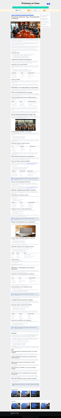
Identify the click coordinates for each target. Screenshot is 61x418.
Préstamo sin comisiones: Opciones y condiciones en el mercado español (45, 19)
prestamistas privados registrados (31, 163)
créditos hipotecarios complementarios (32, 187)
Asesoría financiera (37, 7)
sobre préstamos (26, 7)
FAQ (47, 7)
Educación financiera (43, 7)
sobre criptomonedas (31, 7)
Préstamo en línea (30, 3)
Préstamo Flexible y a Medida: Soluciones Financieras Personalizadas (45, 16)
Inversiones (17, 7)
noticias (14, 7)
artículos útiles (21, 7)
